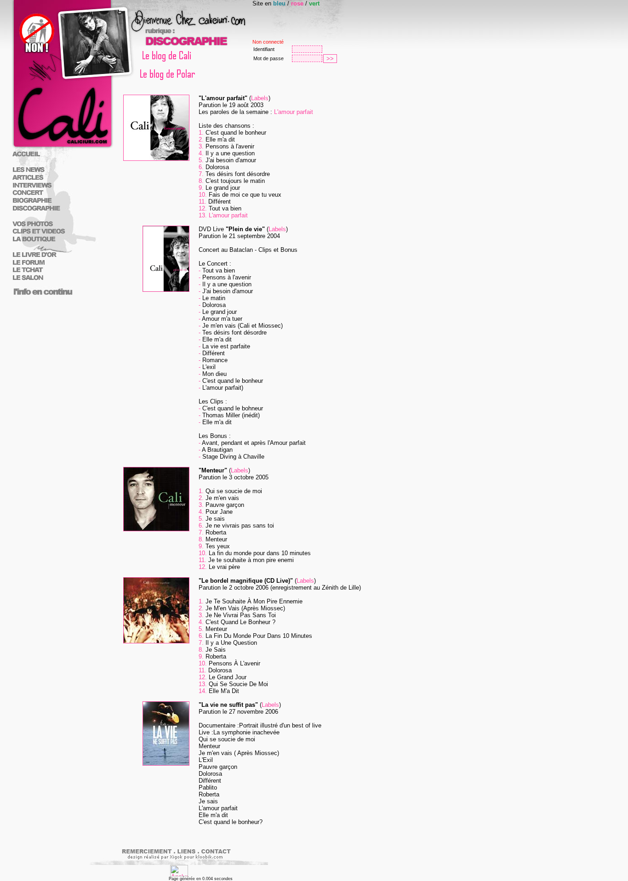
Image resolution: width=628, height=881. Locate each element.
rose (297, 3)
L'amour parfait (293, 111)
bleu (279, 3)
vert (314, 3)
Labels (259, 98)
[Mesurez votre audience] (179, 874)
